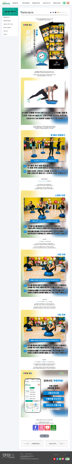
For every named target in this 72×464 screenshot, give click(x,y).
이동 (68, 454)
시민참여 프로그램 (46, 3)
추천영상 (5, 34)
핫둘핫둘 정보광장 (36, 3)
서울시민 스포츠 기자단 (8, 24)
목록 (44, 436)
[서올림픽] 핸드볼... (36, 443)
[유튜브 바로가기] (47, 427)
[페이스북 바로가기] (35, 427)
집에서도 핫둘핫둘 (7, 27)
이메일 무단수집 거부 (28, 454)
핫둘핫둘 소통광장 (57, 3)
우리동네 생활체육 (25, 3)
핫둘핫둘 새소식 (6, 17)
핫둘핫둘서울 (15, 3)
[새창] (67, 458)
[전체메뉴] (68, 3)
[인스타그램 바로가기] (41, 427)
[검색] (64, 3)
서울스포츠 (5, 31)
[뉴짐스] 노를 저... (53, 443)
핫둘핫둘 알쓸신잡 (7, 20)
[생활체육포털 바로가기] (53, 427)
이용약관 (21, 454)
